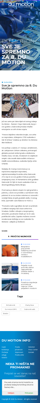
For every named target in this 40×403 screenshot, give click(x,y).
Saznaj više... (9, 387)
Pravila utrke (19, 355)
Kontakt (31, 352)
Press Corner (33, 350)
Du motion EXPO (11, 309)
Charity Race (29, 305)
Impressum (19, 352)
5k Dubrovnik (10, 305)
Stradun (5, 313)
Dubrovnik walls (29, 309)
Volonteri (31, 347)
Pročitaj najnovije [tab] (21, 236)
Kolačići (4, 357)
